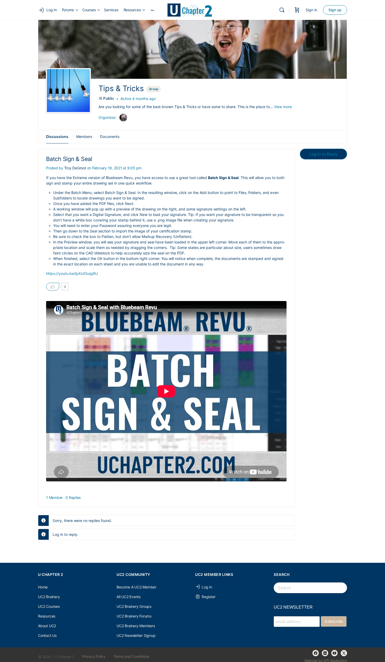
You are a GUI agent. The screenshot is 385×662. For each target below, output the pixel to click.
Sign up (335, 10)
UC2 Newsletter (293, 607)
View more (283, 106)
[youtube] (334, 653)
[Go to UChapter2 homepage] (192, 9)
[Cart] (297, 10)
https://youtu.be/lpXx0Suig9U (72, 273)
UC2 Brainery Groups (134, 606)
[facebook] (315, 653)
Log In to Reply (324, 154)
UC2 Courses (49, 606)
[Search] (282, 10)
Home (43, 587)
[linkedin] (325, 653)
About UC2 (47, 626)
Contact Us (47, 635)
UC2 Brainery (49, 596)
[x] (344, 653)
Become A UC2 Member (136, 587)
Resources (46, 616)
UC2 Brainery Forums (134, 616)
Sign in (311, 10)
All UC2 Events (129, 596)
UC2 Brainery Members (136, 626)
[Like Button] (52, 287)
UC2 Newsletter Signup (136, 635)
